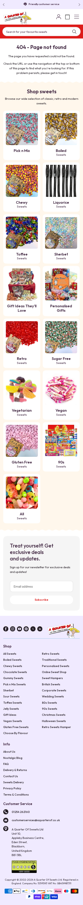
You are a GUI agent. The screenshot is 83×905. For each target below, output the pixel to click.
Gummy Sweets (13, 678)
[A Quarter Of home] (17, 18)
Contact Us (10, 776)
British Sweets (51, 684)
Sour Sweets (11, 696)
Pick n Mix (22, 150)
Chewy (22, 204)
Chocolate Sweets (15, 672)
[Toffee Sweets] (22, 233)
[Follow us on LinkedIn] (40, 629)
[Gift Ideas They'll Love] (22, 284)
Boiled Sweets (12, 660)
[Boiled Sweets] (61, 129)
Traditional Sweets (54, 660)
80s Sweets (49, 702)
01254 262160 (21, 812)
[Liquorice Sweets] (61, 181)
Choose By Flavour (15, 733)
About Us (9, 751)
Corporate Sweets (54, 690)
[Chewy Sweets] (22, 181)
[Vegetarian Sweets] (22, 389)
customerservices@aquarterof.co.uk (36, 820)
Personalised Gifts (61, 308)
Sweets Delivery (13, 782)
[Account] (58, 17)
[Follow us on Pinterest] (26, 629)
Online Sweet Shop (54, 672)
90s (61, 464)
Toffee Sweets (12, 702)
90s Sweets (49, 709)
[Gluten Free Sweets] (22, 441)
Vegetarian (22, 412)
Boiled (61, 152)
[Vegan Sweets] (61, 389)
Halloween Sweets (54, 721)
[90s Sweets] (61, 441)
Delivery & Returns (15, 770)
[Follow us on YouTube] (19, 629)
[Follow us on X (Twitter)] (33, 629)
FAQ (6, 764)
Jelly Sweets (11, 709)
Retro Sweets (50, 654)
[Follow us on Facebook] (5, 629)
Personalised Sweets (55, 666)
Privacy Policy (12, 788)
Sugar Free (61, 360)
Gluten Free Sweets (16, 727)
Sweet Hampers (52, 678)
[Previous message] (4, 5)
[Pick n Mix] (22, 129)
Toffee (22, 256)
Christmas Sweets (53, 715)
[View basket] (67, 17)
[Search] (74, 31)
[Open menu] (76, 17)
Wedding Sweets (53, 696)
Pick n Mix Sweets (14, 684)
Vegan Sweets (12, 721)
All (22, 516)
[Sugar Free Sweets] (61, 337)
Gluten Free (22, 464)
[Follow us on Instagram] (12, 629)
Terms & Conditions (16, 794)
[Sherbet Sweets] (61, 233)
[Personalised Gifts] (61, 284)
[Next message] (79, 5)
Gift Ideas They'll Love (21, 308)
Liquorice (61, 204)
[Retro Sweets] (22, 337)
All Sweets (9, 654)
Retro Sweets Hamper (56, 727)
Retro (22, 360)
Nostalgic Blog (12, 758)
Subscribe (41, 600)
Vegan (61, 412)
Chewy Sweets (12, 666)
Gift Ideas (9, 715)
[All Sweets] (22, 493)
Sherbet (61, 256)
